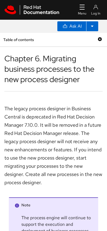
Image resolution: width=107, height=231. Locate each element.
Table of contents (18, 39)
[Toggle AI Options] (92, 26)
